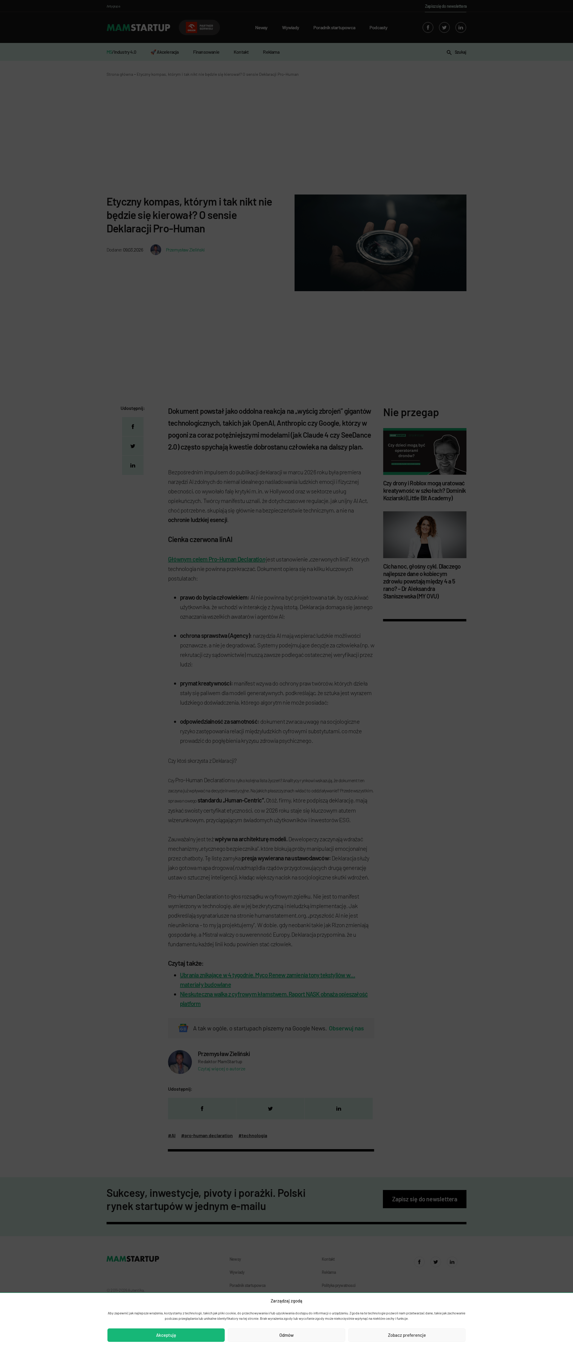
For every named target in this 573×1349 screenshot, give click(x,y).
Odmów (286, 1335)
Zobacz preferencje (407, 1335)
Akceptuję (166, 1335)
